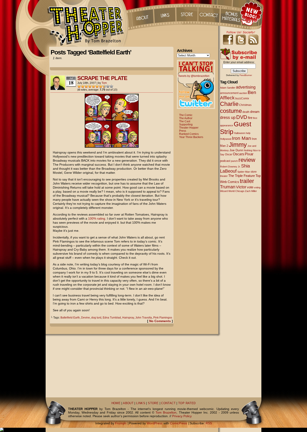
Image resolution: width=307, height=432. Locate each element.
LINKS (140, 403)
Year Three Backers (191, 137)
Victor (241, 187)
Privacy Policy (182, 416)
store (254, 171)
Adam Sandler (227, 87)
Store (187, 13)
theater (224, 176)
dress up (228, 117)
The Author (185, 118)
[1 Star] (79, 86)
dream (255, 112)
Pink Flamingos (162, 317)
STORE (153, 403)
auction (243, 93)
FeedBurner (246, 75)
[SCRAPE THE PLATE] (112, 146)
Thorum (232, 13)
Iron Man (241, 138)
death (245, 112)
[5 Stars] (93, 86)
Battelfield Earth (70, 317)
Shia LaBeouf (235, 168)
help (248, 133)
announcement (229, 92)
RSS (209, 423)
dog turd (96, 317)
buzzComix (242, 98)
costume (231, 110)
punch (234, 161)
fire (250, 118)
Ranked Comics (189, 134)
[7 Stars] (100, 86)
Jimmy (238, 144)
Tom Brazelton (166, 412)
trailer (247, 181)
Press (182, 130)
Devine (85, 317)
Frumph (120, 423)
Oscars (238, 154)
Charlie (229, 103)
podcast (225, 161)
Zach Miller (251, 191)
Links (164, 13)
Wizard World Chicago (232, 191)
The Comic (185, 115)
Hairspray (128, 317)
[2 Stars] (83, 86)
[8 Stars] (104, 86)
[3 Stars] (86, 86)
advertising (246, 87)
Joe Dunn (236, 150)
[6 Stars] (97, 86)
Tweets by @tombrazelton (193, 76)
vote (250, 187)
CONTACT (168, 403)
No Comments (160, 321)
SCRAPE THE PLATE (102, 78)
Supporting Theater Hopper (188, 126)
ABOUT (128, 403)
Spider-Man (243, 171)
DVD (241, 117)
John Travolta (143, 317)
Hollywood (225, 139)
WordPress (154, 423)
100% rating (96, 218)
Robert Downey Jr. (230, 166)
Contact (209, 13)
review (246, 159)
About (142, 13)
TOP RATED (187, 403)
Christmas (245, 104)
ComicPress (178, 423)
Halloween (239, 133)
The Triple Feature (241, 176)
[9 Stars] (108, 86)
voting (257, 187)
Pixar (249, 154)
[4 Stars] (90, 86)
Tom (104, 83)
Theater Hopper (88, 23)
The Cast (184, 121)
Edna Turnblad (112, 317)
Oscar (228, 154)
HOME (116, 403)
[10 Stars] (111, 86)
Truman (227, 186)
